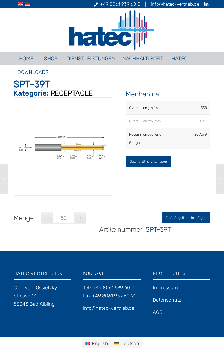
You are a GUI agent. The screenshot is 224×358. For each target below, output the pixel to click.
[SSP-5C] (220, 179)
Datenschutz (167, 300)
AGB (158, 312)
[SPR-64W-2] (4, 179)
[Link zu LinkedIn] (206, 4)
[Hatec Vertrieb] (112, 30)
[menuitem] (26, 58)
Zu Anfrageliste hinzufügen (186, 218)
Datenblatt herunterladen (148, 161)
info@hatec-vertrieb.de (175, 4)
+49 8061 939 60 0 (120, 4)
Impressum (165, 288)
